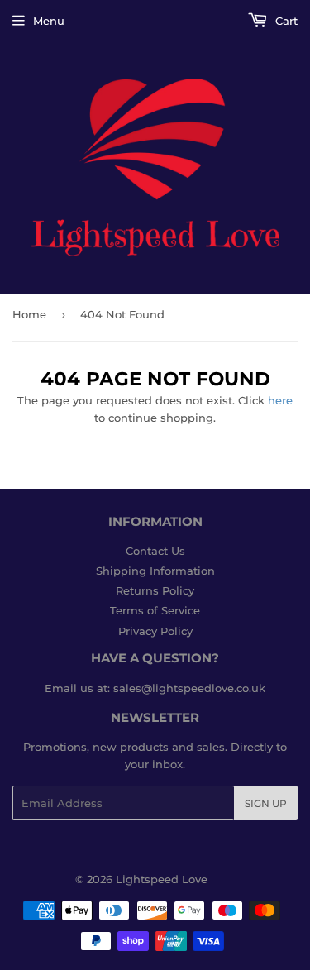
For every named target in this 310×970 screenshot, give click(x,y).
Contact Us (155, 550)
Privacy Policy (155, 631)
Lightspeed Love (161, 879)
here (280, 400)
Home (29, 314)
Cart (285, 20)
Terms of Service (155, 610)
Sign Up (266, 803)
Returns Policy (155, 590)
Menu (48, 20)
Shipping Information (155, 570)
